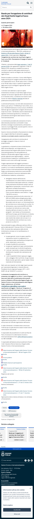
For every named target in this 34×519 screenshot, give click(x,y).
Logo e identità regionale (8, 478)
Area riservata (7, 460)
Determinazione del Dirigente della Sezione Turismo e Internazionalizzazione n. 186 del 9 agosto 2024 (17, 351)
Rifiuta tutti (17, 514)
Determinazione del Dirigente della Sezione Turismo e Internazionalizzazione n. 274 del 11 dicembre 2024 (17, 393)
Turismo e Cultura (21, 429)
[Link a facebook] (26, 460)
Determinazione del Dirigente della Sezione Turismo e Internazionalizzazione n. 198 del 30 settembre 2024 (17, 370)
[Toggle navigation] (31, 3)
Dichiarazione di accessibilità (9, 483)
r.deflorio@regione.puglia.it (24, 337)
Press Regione (5, 476)
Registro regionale (17, 98)
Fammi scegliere (8, 505)
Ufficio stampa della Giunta (8, 474)
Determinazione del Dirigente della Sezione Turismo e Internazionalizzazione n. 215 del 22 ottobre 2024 (17, 381)
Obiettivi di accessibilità (8, 484)
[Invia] (31, 7)
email (7, 470)
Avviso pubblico (7, 357)
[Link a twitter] (29, 460)
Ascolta (5, 354)
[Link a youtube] (32, 460)
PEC (11, 470)
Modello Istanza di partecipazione (12, 363)
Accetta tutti (17, 509)
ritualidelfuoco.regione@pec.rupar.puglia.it (13, 286)
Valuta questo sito (17, 449)
